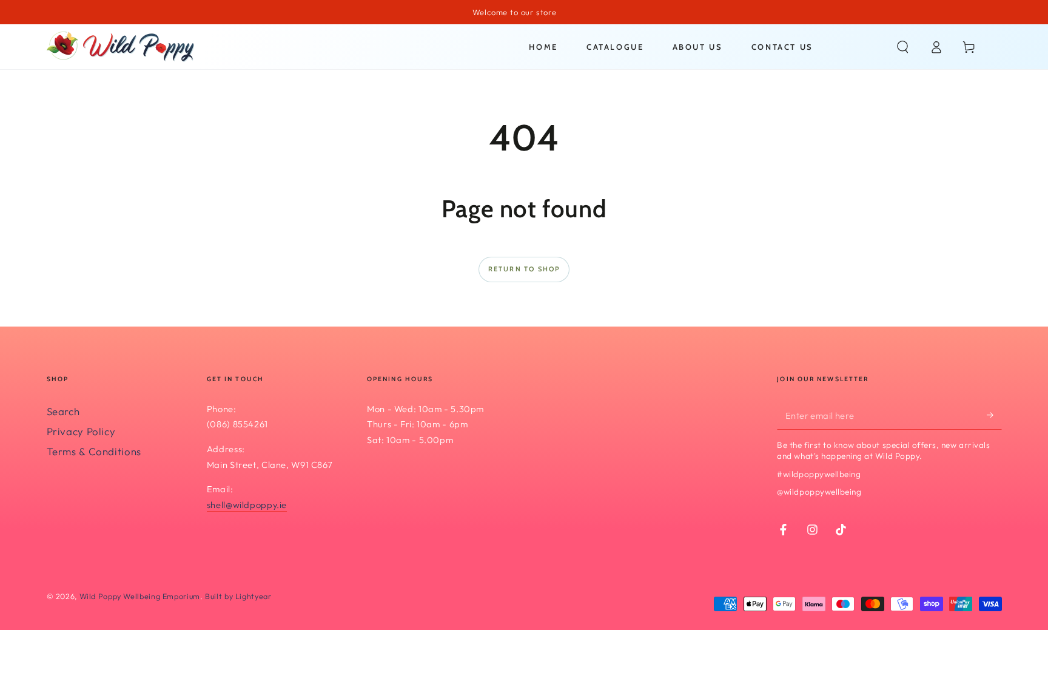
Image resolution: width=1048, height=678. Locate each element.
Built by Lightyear (238, 596)
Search (63, 411)
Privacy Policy (81, 431)
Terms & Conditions (94, 451)
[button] (902, 47)
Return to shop (524, 269)
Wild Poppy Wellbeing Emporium (139, 596)
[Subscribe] (994, 415)
